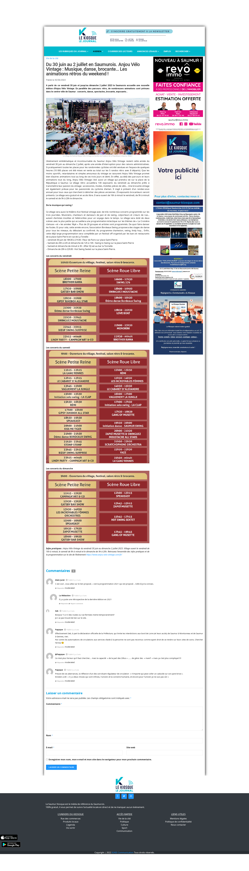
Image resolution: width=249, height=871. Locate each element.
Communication (124, 831)
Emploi (167, 51)
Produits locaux (70, 821)
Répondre (60, 588)
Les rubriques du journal (73, 51)
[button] (117, 796)
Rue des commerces (71, 818)
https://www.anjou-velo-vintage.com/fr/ (104, 554)
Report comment (77, 603)
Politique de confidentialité (178, 821)
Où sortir (70, 827)
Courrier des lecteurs (120, 51)
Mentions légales (178, 818)
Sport (124, 827)
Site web (130, 747)
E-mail (50, 747)
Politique (124, 821)
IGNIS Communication (122, 852)
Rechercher (182, 51)
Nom (49, 735)
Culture (124, 824)
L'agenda (70, 824)
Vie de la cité (52, 58)
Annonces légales (147, 51)
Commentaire (54, 704)
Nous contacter (178, 824)
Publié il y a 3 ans (74, 580)
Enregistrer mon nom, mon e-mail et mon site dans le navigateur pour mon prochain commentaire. (100, 759)
